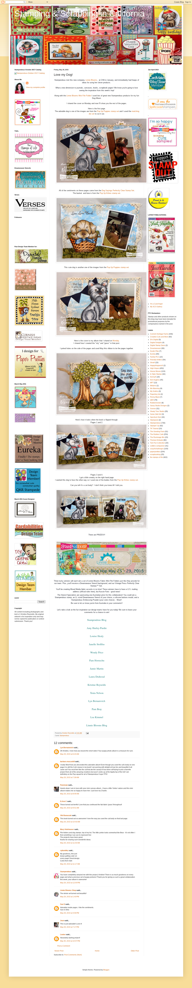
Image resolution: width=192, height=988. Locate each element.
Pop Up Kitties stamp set (110, 193)
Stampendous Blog (96, 620)
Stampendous (64, 735)
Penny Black (155, 397)
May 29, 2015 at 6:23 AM (69, 754)
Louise (62, 935)
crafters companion (157, 446)
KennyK (153, 377)
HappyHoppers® (156, 365)
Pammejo (64, 785)
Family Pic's (154, 357)
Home (97, 951)
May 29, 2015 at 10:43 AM (70, 822)
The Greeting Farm (157, 431)
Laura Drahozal (97, 676)
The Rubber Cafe (156, 434)
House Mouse (155, 371)
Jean (62, 921)
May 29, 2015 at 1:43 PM (69, 897)
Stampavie (154, 420)
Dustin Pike (154, 351)
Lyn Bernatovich (96, 701)
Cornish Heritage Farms (159, 334)
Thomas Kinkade (156, 440)
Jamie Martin (96, 668)
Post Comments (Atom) (73, 955)
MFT (151, 383)
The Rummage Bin (157, 437)
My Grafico (154, 391)
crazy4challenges (157, 449)
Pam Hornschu (96, 660)
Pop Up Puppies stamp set (108, 111)
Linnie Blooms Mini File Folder (78, 96)
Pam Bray (97, 709)
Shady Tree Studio (157, 411)
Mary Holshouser (67, 829)
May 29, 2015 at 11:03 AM (70, 843)
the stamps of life (156, 457)
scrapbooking (155, 454)
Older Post (135, 951)
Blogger (106, 970)
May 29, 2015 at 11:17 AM (70, 864)
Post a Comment (63, 946)
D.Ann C (63, 801)
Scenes (153, 409)
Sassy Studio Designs (158, 406)
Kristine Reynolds (97, 684)
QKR (152, 400)
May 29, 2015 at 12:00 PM (70, 883)
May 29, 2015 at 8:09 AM (69, 794)
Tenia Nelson (96, 693)
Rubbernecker (155, 403)
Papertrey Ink (155, 394)
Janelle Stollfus (97, 644)
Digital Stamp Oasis (157, 345)
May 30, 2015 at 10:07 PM (70, 941)
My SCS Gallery (156, 307)
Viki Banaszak (66, 815)
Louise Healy (97, 636)
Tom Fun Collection (157, 443)
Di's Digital (154, 340)
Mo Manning (155, 388)
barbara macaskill (67, 762)
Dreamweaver (155, 348)
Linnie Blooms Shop (68, 890)
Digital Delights (156, 343)
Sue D (62, 904)
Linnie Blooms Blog (96, 725)
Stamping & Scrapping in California (79, 13)
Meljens (153, 386)
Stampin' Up (154, 426)
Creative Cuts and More (159, 337)
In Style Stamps (156, 374)
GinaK (152, 363)
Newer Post (59, 951)
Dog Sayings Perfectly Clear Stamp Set (118, 190)
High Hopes (154, 368)
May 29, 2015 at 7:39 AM (69, 777)
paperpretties (155, 452)
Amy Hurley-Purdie (97, 628)
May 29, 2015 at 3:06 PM (69, 913)
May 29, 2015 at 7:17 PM (69, 927)
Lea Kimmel (96, 717)
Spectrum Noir (155, 417)
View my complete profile (35, 87)
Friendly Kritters (156, 360)
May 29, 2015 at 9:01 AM (69, 808)
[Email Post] (87, 733)
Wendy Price (96, 652)
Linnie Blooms (91, 80)
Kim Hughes (155, 380)
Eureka (153, 354)
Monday (116, 341)
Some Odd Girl (155, 414)
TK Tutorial (154, 429)
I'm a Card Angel (156, 304)
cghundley (64, 850)
